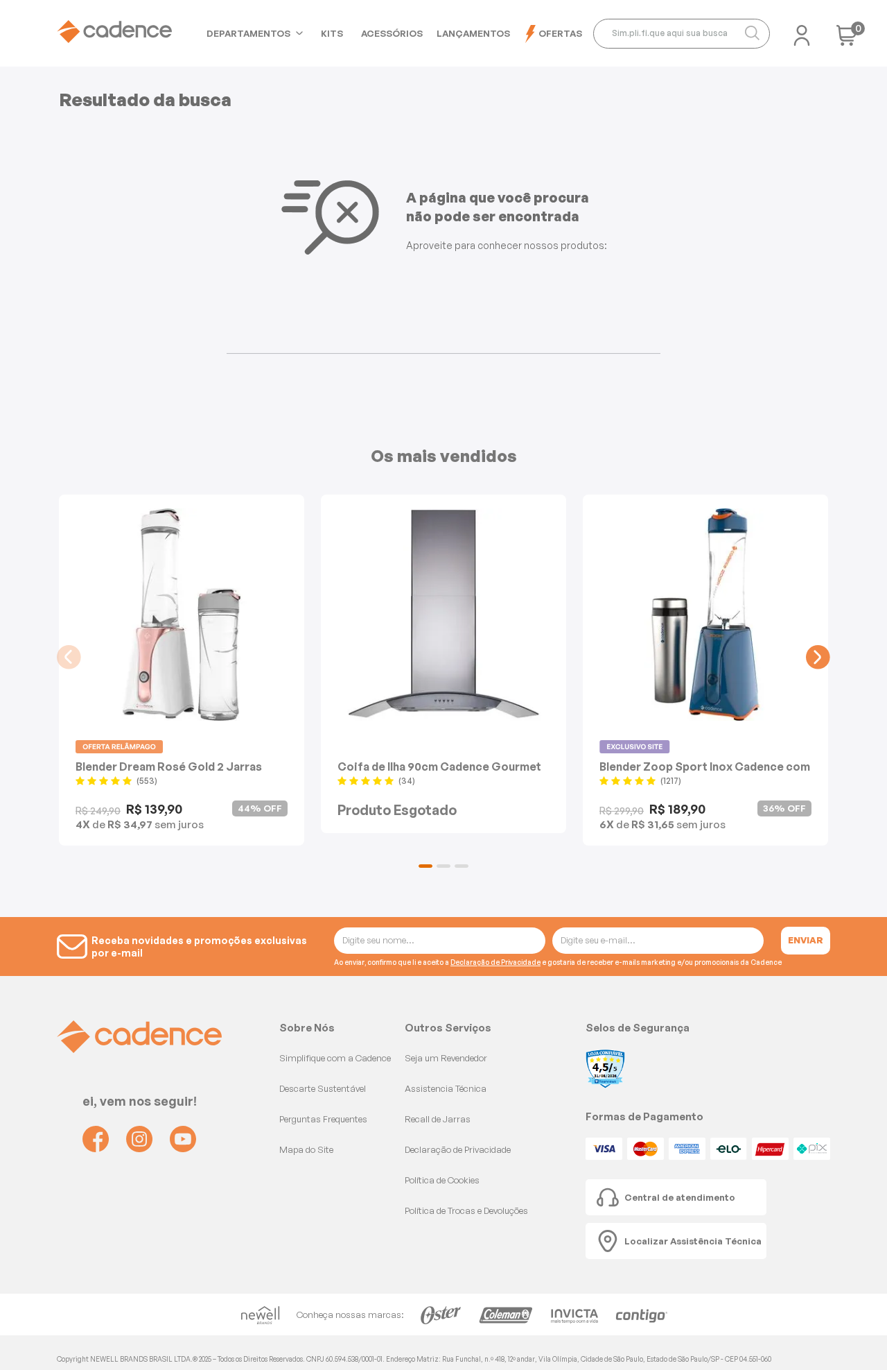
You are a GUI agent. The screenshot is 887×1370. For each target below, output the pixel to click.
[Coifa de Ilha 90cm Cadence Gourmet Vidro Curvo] (443, 614)
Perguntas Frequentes (323, 1118)
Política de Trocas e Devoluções (466, 1210)
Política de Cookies (442, 1179)
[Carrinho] (846, 40)
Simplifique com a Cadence (335, 1057)
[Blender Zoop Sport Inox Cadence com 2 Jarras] (705, 614)
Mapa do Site (306, 1149)
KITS (332, 33)
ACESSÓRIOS (392, 33)
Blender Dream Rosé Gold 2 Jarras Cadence (169, 766)
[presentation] (69, 657)
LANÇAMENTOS (473, 33)
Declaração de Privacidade (495, 962)
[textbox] (681, 34)
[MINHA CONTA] (801, 31)
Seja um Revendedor (446, 1057)
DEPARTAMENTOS (248, 33)
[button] (425, 866)
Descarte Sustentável (322, 1088)
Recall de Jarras (438, 1118)
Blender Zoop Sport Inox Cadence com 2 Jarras (704, 766)
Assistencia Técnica (445, 1088)
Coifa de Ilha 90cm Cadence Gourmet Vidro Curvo (439, 766)
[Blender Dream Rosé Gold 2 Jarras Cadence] (181, 614)
